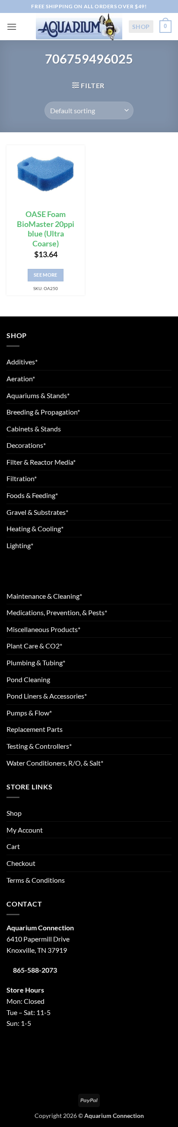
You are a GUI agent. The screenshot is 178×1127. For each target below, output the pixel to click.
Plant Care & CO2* (34, 646)
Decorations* (26, 445)
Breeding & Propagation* (43, 412)
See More (45, 275)
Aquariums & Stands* (38, 395)
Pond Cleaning (28, 679)
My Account (24, 830)
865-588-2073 (35, 970)
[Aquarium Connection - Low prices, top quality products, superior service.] (79, 26)
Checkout (20, 863)
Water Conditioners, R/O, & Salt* (54, 763)
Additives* (22, 362)
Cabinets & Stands (33, 429)
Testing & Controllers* (39, 746)
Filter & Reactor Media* (41, 462)
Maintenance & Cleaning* (44, 596)
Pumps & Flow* (29, 713)
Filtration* (21, 478)
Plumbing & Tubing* (35, 662)
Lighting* (19, 545)
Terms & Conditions (35, 880)
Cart (13, 846)
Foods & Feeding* (32, 495)
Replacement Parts (34, 729)
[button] (11, 26)
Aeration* (20, 378)
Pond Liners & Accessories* (46, 696)
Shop (141, 26)
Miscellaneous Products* (43, 629)
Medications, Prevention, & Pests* (56, 612)
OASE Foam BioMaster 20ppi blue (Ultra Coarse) (45, 229)
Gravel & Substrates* (37, 512)
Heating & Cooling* (35, 528)
